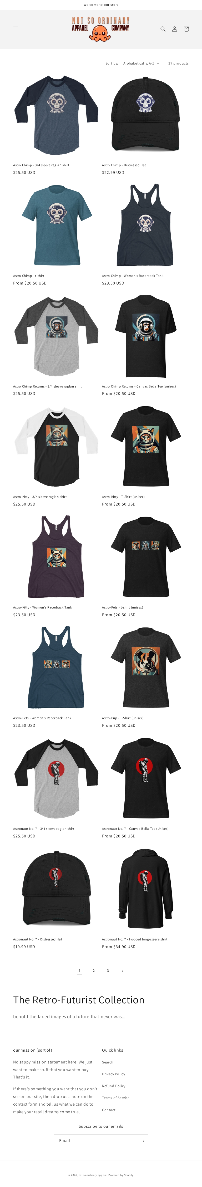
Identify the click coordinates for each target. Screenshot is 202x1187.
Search (108, 1062)
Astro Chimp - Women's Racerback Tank (133, 276)
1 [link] (80, 970)
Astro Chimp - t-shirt (28, 276)
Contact (108, 1109)
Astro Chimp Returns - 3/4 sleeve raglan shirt (47, 386)
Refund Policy (113, 1085)
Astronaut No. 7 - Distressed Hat (37, 939)
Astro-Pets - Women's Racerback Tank (42, 718)
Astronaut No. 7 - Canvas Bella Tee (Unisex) (135, 829)
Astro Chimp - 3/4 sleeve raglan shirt (41, 165)
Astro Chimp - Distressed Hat (124, 165)
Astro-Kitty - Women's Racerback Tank (42, 607)
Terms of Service (116, 1097)
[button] (16, 29)
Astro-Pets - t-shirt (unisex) (122, 607)
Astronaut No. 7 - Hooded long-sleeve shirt (134, 939)
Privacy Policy (113, 1074)
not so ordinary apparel (93, 1175)
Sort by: (111, 63)
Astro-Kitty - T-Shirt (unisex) (123, 497)
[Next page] (122, 971)
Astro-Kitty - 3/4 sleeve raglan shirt (40, 497)
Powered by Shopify (121, 1175)
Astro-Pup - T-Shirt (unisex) (123, 718)
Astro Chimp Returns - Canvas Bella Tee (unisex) (139, 386)
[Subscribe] (142, 1141)
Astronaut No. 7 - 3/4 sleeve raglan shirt (43, 829)
